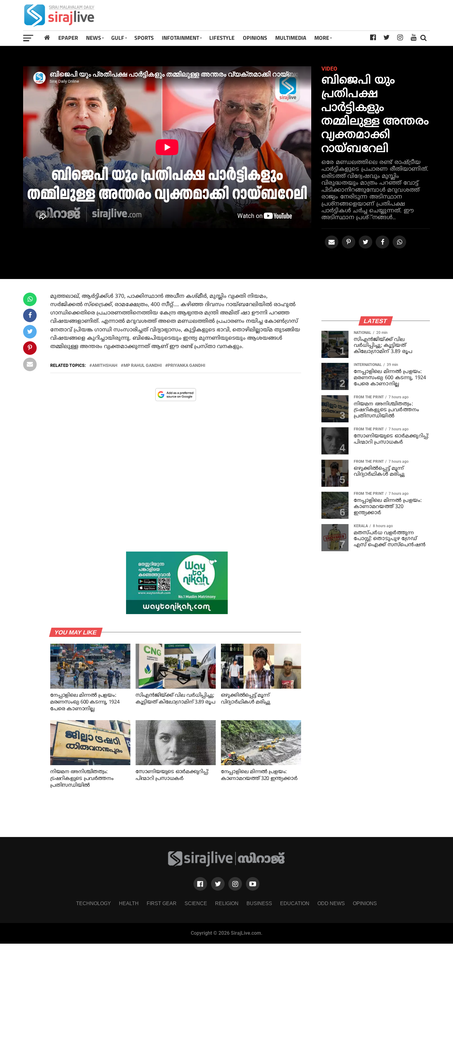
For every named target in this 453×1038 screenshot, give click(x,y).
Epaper (68, 38)
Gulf (117, 38)
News (93, 38)
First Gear (162, 903)
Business (259, 903)
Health (129, 903)
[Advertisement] (306, 15)
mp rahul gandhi (143, 365)
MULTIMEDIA (290, 38)
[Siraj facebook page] (200, 884)
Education (294, 903)
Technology (93, 903)
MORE (321, 38)
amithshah (104, 365)
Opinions (365, 903)
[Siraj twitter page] (218, 884)
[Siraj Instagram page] (235, 884)
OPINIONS (255, 38)
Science (196, 903)
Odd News (331, 903)
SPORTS (144, 38)
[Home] (47, 38)
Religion (227, 903)
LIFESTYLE (222, 38)
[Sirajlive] (226, 865)
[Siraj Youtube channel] (252, 884)
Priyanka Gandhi (186, 365)
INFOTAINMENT (180, 38)
